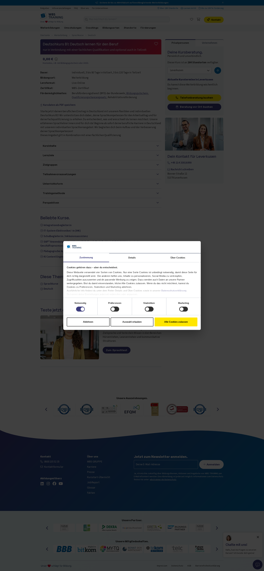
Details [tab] (132, 257)
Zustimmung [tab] (86, 257)
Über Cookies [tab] (177, 257)
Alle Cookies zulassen (176, 321)
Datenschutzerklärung (174, 290)
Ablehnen (88, 321)
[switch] (114, 309)
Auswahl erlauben (132, 321)
